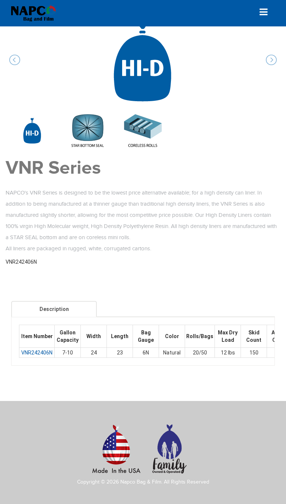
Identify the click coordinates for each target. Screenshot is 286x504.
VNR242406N (37, 353)
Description (54, 309)
